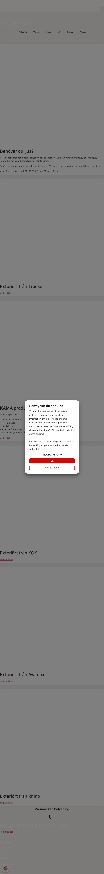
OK (52, 460)
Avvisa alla (52, 467)
